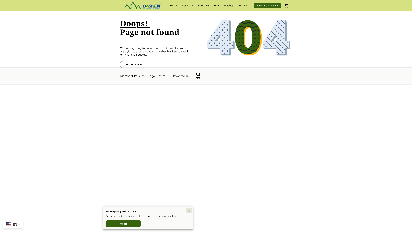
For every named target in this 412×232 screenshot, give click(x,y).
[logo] (198, 76)
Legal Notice (156, 76)
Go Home (136, 64)
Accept (123, 223)
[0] (286, 6)
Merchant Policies (132, 76)
